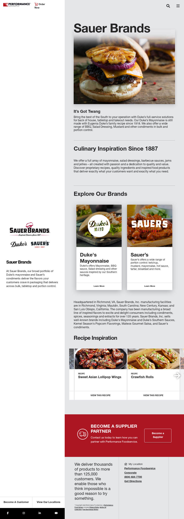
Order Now (39, 6)
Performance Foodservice (17, 5)
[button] (177, 375)
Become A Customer (16, 502)
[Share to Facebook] (8, 513)
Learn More (99, 286)
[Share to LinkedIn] (40, 513)
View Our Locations (48, 502)
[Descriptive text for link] (99, 226)
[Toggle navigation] (168, 6)
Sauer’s (139, 255)
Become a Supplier (158, 435)
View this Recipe (101, 396)
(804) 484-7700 (133, 477)
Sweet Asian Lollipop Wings (99, 377)
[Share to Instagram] (24, 513)
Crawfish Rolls (142, 377)
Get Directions (133, 481)
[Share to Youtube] (56, 513)
